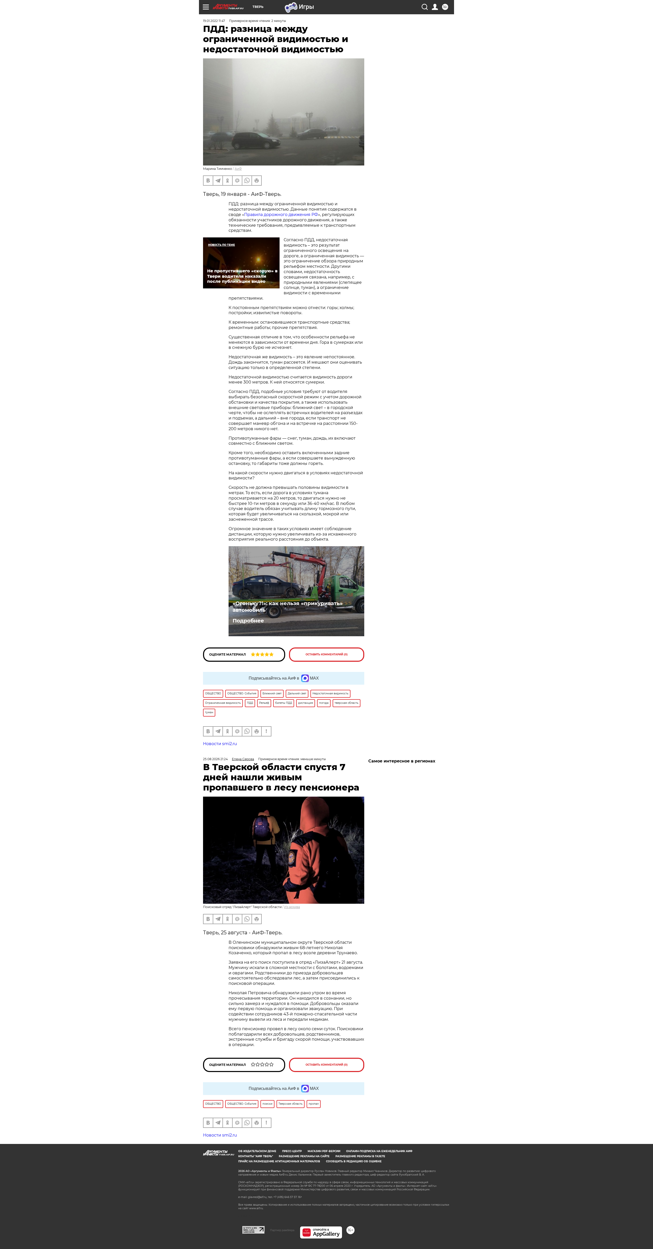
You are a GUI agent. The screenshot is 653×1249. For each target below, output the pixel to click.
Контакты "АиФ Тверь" (255, 1156)
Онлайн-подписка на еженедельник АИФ (379, 1151)
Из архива (292, 907)
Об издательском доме (257, 1151)
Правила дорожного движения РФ (281, 214)
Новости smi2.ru (220, 743)
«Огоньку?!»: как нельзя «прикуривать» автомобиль (288, 606)
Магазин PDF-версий (324, 1151)
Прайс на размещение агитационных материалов (279, 1161)
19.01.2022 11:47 (214, 21)
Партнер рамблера (282, 1230)
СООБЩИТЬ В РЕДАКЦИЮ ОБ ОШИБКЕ (354, 1161)
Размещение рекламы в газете (360, 1156)
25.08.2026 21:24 (215, 759)
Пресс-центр (292, 1151)
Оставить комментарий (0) (327, 654)
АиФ (238, 169)
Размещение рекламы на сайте (304, 1156)
